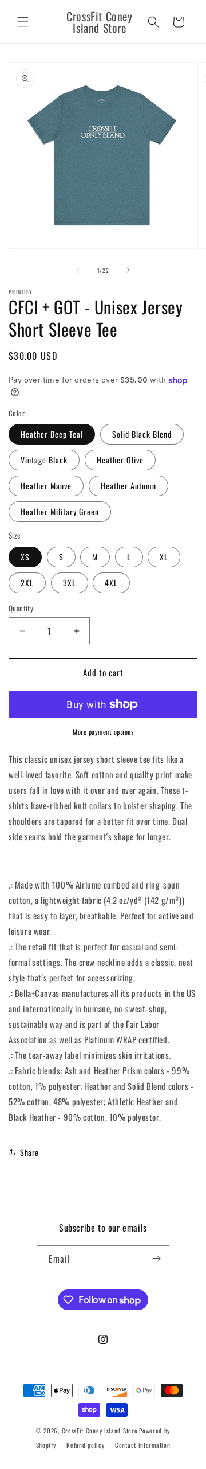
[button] (22, 21)
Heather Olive (120, 460)
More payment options (103, 732)
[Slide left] (77, 270)
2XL (27, 582)
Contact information (142, 1444)
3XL (69, 582)
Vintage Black (44, 460)
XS (25, 557)
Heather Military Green (60, 511)
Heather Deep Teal (52, 434)
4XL (111, 582)
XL (164, 557)
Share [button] (29, 1152)
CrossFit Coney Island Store (100, 1430)
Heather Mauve (46, 486)
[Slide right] (128, 270)
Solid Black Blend (142, 434)
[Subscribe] (156, 1258)
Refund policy (85, 1444)
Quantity (21, 608)
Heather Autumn (128, 486)
